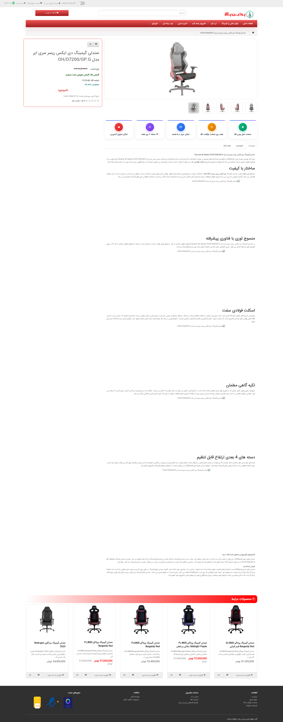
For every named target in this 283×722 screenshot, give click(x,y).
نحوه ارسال (253, 699)
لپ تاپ (214, 23)
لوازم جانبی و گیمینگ (229, 23)
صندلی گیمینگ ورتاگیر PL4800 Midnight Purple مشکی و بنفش (191, 644)
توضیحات (251, 145)
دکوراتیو (155, 23)
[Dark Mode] (81, 3)
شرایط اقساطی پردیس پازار (188, 702)
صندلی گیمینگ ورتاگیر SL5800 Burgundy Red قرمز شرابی (240, 644)
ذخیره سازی (182, 23)
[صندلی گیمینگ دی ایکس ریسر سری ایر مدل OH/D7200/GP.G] (180, 69)
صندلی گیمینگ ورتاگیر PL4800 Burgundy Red (98, 644)
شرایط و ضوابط (251, 705)
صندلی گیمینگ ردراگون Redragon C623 (49, 644)
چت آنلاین (7, 2)
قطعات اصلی (248, 23)
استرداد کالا (194, 699)
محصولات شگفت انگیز (131, 699)
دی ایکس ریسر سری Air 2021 (215, 173)
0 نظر (83, 100)
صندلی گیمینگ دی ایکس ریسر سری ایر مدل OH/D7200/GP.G (223, 32)
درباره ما (254, 696)
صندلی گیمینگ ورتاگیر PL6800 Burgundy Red (145, 644)
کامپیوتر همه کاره (199, 23)
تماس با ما (194, 696)
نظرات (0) (227, 145)
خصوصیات (239, 145)
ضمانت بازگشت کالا (250, 702)
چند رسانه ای (168, 23)
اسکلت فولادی (200, 162)
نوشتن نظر (76, 100)
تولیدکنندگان (135, 696)
